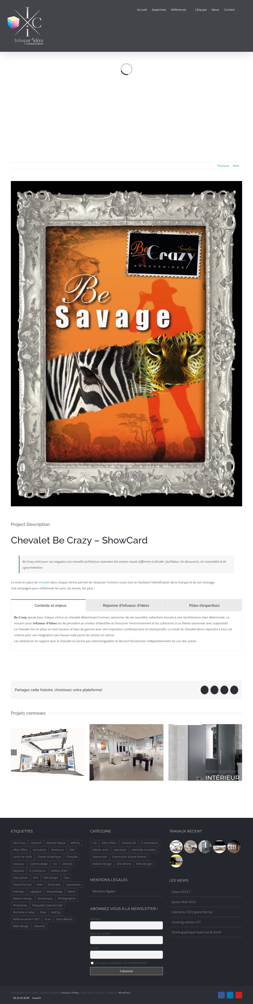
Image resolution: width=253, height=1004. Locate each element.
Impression (73, 884)
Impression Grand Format (129, 857)
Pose (43, 912)
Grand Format (22, 884)
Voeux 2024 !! (181, 892)
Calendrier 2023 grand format (192, 912)
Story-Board (64, 919)
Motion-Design (22, 898)
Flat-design (51, 877)
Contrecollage (39, 864)
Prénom (95, 919)
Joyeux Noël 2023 (184, 902)
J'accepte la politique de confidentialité (121, 963)
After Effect (20, 850)
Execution (120, 850)
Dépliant (18, 871)
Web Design (144, 864)
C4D (71, 850)
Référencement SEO (26, 919)
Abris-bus (19, 843)
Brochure (58, 850)
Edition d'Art (59, 871)
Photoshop (20, 905)
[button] (241, 9)
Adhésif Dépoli (56, 843)
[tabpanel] (126, 631)
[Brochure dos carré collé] (205, 847)
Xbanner (39, 926)
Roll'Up (55, 912)
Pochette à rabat (24, 912)
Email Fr (36, 998)
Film (36, 877)
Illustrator (54, 884)
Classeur (19, 864)
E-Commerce (149, 843)
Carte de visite (22, 857)
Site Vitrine (124, 864)
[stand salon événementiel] (176, 847)
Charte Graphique (49, 857)
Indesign (19, 891)
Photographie (67, 898)
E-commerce (37, 871)
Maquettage (55, 891)
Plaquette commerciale (47, 905)
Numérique (45, 898)
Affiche (75, 843)
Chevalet (72, 857)
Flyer (66, 877)
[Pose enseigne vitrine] (234, 847)
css (55, 864)
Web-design (21, 926)
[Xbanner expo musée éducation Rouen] (190, 847)
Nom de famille (100, 933)
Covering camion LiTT (186, 922)
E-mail (94, 948)
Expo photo (20, 877)
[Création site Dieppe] (176, 861)
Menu (72, 891)
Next (236, 166)
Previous (223, 166)
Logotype (36, 891)
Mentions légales (104, 891)
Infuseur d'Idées (70, 992)
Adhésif (36, 843)
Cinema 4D (129, 843)
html (40, 884)
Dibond (67, 864)
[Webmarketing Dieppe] (219, 847)
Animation (39, 850)
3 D (94, 843)
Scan (48, 919)
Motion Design (101, 864)
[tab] (48, 605)
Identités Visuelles (144, 850)
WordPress (125, 992)
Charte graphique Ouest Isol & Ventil (196, 932)
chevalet (44, 582)
